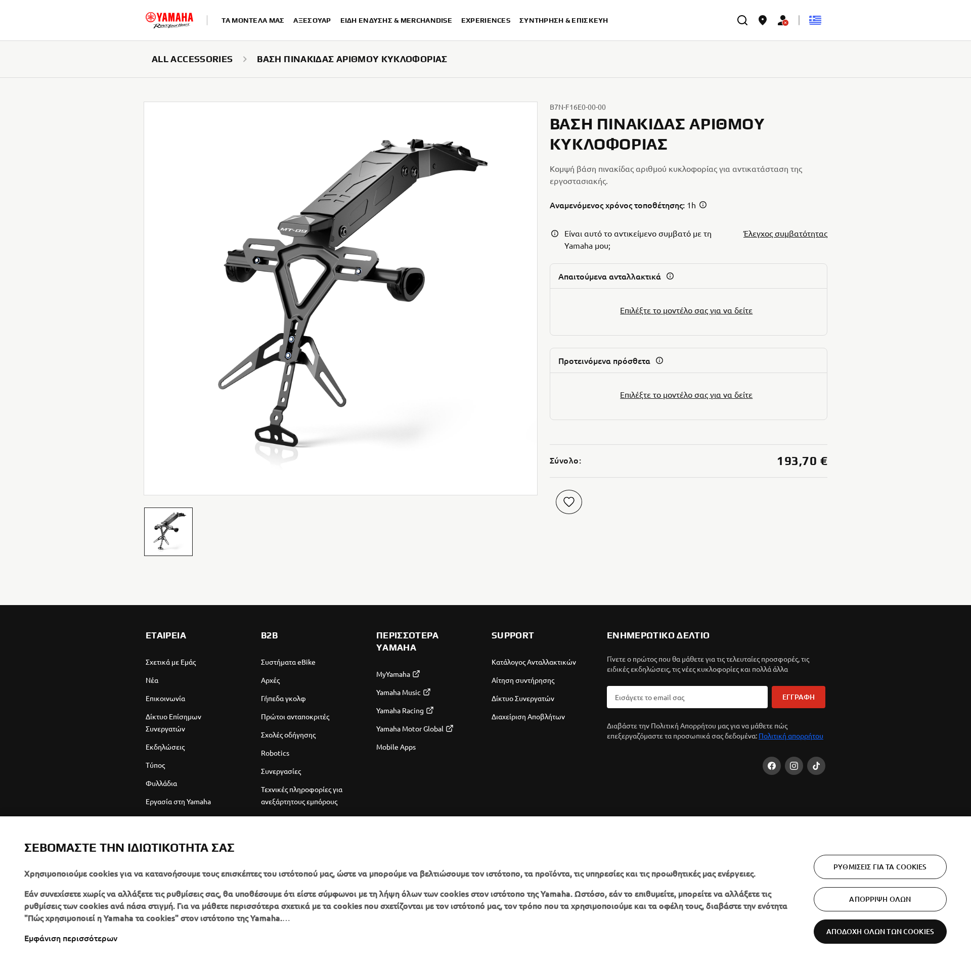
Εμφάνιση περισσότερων (70, 937)
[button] (168, 532)
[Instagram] (794, 766)
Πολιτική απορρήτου (791, 735)
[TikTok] (816, 766)
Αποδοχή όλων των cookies (880, 931)
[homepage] (169, 20)
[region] (485, 892)
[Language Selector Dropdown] (815, 20)
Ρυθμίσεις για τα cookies (879, 866)
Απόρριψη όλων (880, 899)
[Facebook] (772, 766)
